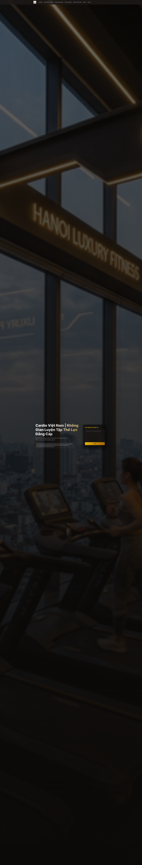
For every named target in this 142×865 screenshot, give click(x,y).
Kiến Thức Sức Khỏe (77, 2)
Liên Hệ (89, 2)
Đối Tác (84, 2)
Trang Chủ (40, 2)
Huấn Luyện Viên (68, 2)
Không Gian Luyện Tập (48, 2)
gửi (95, 443)
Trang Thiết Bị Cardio (59, 2)
